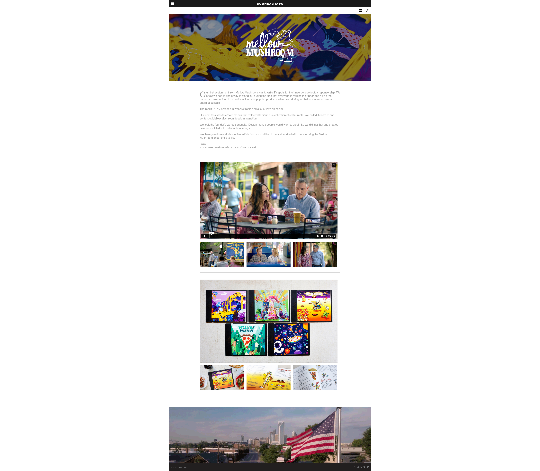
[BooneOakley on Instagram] (357, 467)
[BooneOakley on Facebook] (354, 467)
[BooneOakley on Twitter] (364, 467)
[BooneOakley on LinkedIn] (361, 467)
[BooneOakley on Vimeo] (367, 467)
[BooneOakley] (270, 3)
